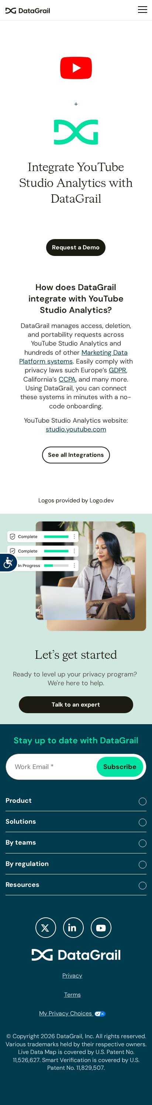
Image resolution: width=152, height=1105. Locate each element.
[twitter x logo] (45, 927)
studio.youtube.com (76, 429)
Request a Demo (76, 247)
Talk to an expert (76, 704)
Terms (72, 995)
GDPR (117, 370)
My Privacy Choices (66, 1013)
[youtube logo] (101, 927)
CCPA (67, 379)
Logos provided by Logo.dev (76, 500)
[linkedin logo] (73, 927)
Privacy (72, 975)
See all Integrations (76, 455)
